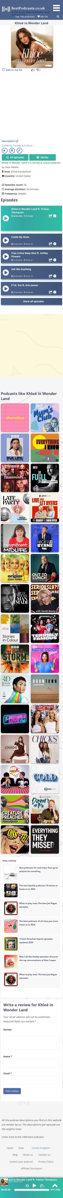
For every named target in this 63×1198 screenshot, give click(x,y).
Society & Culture (23, 145)
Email (7, 1073)
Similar (44, 157)
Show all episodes (33, 301)
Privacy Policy (45, 1161)
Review (7, 1029)
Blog (15, 1154)
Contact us (44, 1154)
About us (28, 1154)
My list (44, 16)
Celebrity (7, 145)
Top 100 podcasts (25, 16)
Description (9, 141)
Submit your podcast (21, 1161)
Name (7, 1056)
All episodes (16, 157)
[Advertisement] (31, 106)
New (21, 1148)
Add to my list (14, 69)
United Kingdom (41, 1148)
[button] (57, 6)
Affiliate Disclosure (31, 1168)
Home (10, 1148)
